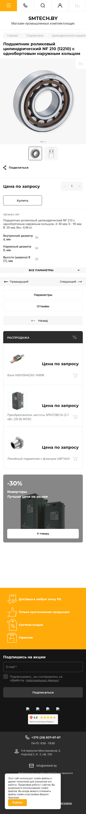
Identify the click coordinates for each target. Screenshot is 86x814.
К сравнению (81, 63)
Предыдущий (19, 281)
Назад (43, 320)
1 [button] (42, 141)
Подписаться (43, 692)
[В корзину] (75, 375)
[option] (43, 101)
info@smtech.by (46, 765)
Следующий (68, 281)
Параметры (43, 295)
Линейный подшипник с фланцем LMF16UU (38, 459)
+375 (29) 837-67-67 (46, 737)
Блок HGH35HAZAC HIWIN (25, 375)
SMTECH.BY (43, 18)
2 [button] (45, 141)
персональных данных (42, 680)
